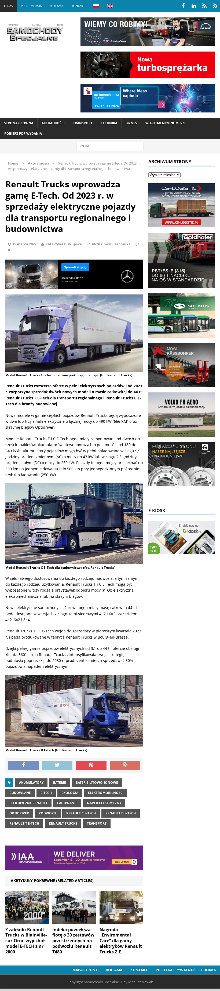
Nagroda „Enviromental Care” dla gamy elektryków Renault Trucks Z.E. (121, 941)
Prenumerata (31, 6)
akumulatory (31, 782)
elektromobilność (105, 792)
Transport (83, 123)
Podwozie (48, 813)
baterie (59, 782)
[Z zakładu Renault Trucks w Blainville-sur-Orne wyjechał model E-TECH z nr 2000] (27, 920)
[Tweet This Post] (57, 765)
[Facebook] (183, 6)
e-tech (46, 792)
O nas (8, 6)
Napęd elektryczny (104, 803)
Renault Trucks (63, 823)
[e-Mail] (215, 6)
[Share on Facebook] (23, 765)
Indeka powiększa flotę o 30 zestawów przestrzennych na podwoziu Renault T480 (73, 941)
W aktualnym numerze (165, 123)
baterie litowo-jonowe (97, 782)
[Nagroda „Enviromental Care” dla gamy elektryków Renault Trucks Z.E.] (121, 920)
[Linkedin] (194, 6)
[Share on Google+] (125, 765)
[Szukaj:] (110, 145)
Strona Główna (18, 123)
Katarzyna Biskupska (63, 244)
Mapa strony (85, 969)
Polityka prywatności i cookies (186, 969)
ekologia (69, 792)
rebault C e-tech (81, 813)
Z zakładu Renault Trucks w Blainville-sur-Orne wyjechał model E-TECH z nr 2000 (26, 941)
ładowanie (67, 803)
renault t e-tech (24, 823)
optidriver (19, 813)
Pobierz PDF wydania (23, 133)
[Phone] (204, 6)
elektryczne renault (28, 803)
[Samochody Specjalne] (35, 32)
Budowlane (20, 792)
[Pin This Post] (91, 765)
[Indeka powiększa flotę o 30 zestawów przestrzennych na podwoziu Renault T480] (74, 920)
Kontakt (78, 6)
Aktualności (53, 123)
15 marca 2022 (24, 244)
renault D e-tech (120, 813)
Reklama (56, 6)
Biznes (131, 123)
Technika (109, 123)
